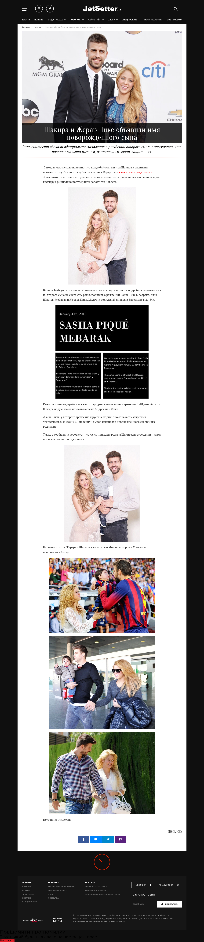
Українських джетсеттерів (61, 886)
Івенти (26, 882)
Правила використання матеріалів (102, 894)
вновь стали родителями (135, 172)
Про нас (90, 882)
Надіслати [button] (7, 940)
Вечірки (26, 890)
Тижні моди (28, 894)
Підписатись (171, 904)
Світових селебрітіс (57, 890)
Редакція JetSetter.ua (96, 886)
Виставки (27, 898)
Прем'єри (26, 886)
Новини (53, 882)
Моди (51, 894)
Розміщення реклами (95, 890)
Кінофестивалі (29, 902)
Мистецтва (53, 898)
